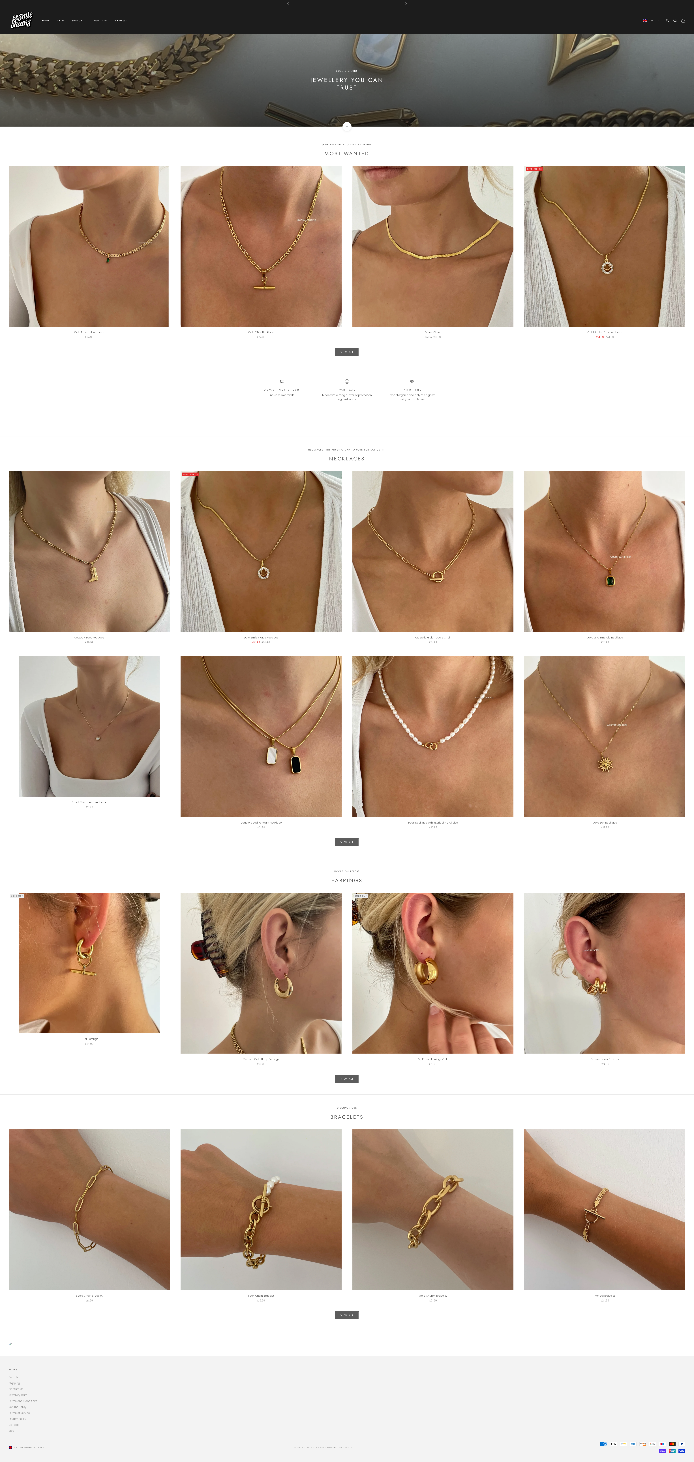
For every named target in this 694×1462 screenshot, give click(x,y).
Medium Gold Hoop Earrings (261, 1059)
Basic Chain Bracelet (89, 1296)
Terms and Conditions (23, 1401)
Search (13, 1377)
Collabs (14, 1425)
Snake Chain (433, 332)
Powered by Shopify (340, 1447)
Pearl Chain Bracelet (261, 1296)
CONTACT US (99, 20)
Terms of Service (19, 1413)
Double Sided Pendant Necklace (261, 822)
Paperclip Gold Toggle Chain (432, 637)
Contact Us (16, 1389)
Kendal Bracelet (605, 1296)
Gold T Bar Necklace (261, 332)
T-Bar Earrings (89, 1039)
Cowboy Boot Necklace (89, 637)
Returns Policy (17, 1407)
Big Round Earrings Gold (433, 1059)
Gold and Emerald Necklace (605, 637)
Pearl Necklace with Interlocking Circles (433, 822)
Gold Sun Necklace (605, 822)
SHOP (61, 20)
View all (347, 352)
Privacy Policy (17, 1419)
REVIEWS (121, 20)
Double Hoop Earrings (605, 1059)
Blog (11, 1431)
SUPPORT (78, 20)
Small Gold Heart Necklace (89, 802)
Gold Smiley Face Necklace (604, 332)
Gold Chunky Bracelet (433, 1296)
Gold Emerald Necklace (89, 332)
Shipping (14, 1383)
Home (46, 20)
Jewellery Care (18, 1395)
